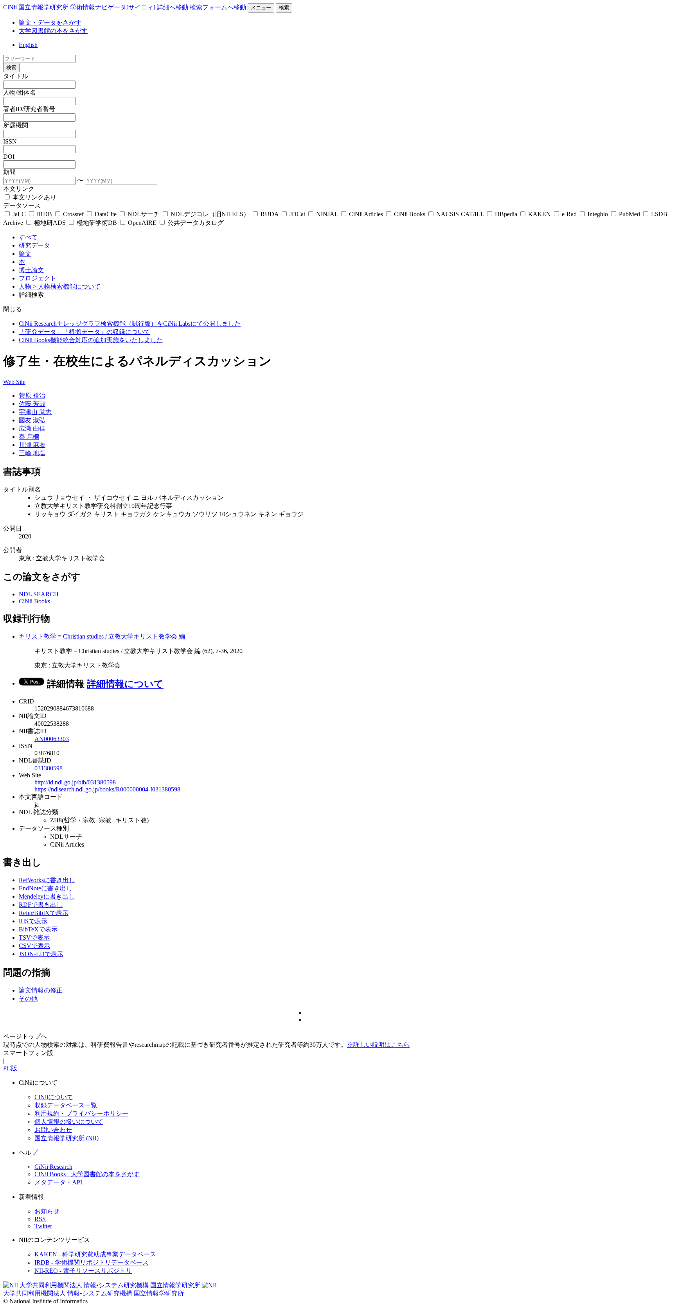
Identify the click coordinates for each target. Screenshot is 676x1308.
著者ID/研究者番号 (29, 109)
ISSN (10, 141)
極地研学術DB (97, 222)
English (28, 44)
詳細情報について (125, 684)
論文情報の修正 (41, 990)
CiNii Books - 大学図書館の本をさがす (87, 1174)
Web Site (14, 382)
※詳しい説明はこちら (378, 1044)
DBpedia (506, 214)
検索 (284, 8)
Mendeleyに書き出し (47, 896)
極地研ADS (49, 222)
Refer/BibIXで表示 (43, 913)
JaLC (19, 214)
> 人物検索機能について (67, 286)
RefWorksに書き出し (47, 880)
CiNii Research (53, 1166)
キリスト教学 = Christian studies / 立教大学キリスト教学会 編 (102, 636)
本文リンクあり (33, 197)
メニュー (261, 8)
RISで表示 (33, 921)
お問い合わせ (53, 1130)
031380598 (48, 768)
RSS (40, 1219)
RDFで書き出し (41, 904)
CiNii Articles (366, 214)
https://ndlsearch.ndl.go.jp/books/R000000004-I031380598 (107, 789)
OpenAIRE (142, 222)
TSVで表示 (34, 937)
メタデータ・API (58, 1182)
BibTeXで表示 (38, 929)
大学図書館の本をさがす (53, 30)
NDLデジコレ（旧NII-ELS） (210, 214)
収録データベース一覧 (65, 1105)
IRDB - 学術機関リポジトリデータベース (91, 1262)
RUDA (269, 214)
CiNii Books (409, 214)
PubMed (629, 214)
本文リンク (18, 188)
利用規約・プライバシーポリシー (81, 1113)
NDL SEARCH (39, 594)
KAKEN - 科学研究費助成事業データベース (95, 1254)
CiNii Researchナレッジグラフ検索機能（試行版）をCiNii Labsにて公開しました (130, 323)
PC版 (10, 1068)
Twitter (43, 1226)
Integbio (597, 214)
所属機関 (15, 125)
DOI (8, 156)
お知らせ (46, 1211)
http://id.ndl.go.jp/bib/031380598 (75, 782)
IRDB (44, 214)
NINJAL (327, 214)
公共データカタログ (195, 222)
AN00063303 (51, 739)
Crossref (73, 214)
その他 (28, 998)
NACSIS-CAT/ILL (460, 214)
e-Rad (569, 214)
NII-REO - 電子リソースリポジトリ (83, 1270)
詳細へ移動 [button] (172, 7)
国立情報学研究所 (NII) (66, 1138)
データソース (22, 205)
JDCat (297, 214)
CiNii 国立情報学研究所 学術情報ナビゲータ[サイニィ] (79, 7)
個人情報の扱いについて (68, 1121)
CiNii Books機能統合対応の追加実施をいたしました (91, 340)
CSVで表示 (34, 945)
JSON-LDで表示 (41, 954)
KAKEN (539, 214)
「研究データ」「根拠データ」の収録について (84, 331)
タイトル (15, 76)
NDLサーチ (143, 214)
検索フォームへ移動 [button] (218, 7)
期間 (9, 172)
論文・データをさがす (50, 22)
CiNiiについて (53, 1097)
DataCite (105, 214)
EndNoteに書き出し (45, 888)
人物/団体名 (19, 92)
